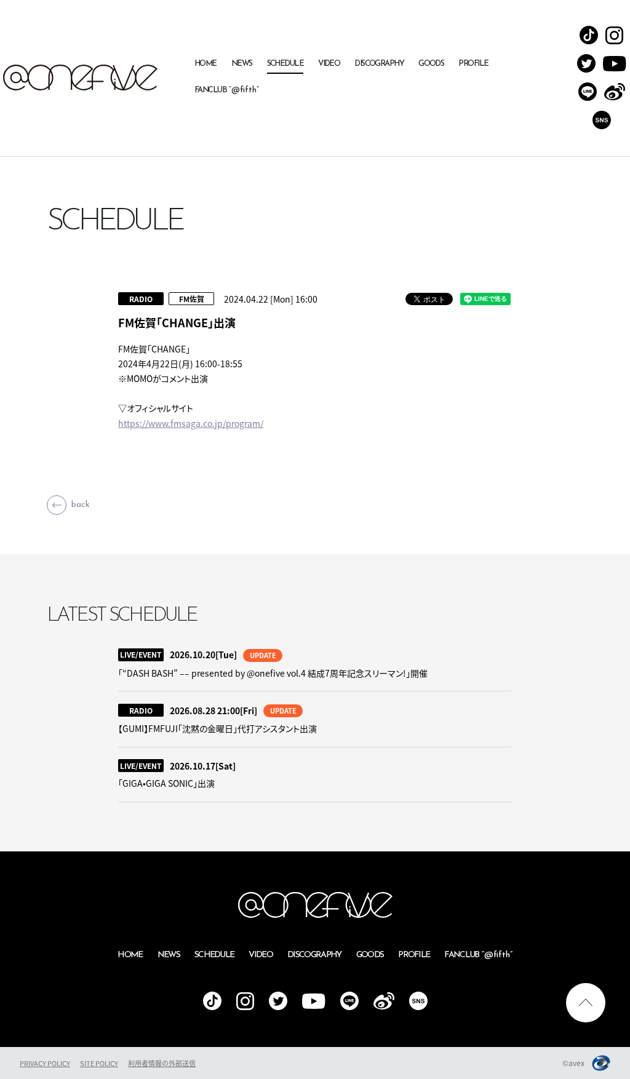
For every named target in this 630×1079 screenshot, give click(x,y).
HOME (205, 64)
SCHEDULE (285, 64)
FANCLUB (226, 90)
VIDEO (329, 64)
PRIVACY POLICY (45, 1063)
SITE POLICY (99, 1063)
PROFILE (473, 64)
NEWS (241, 64)
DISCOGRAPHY (379, 64)
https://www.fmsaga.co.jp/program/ (190, 423)
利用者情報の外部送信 (162, 1063)
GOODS (431, 64)
